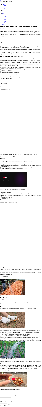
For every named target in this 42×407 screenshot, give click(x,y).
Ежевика (5, 19)
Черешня (5, 16)
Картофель (5, 21)
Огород (4, 28)
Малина (5, 18)
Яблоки (5, 14)
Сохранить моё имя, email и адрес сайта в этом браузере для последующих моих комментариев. (14, 401)
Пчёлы (3, 11)
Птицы (3, 6)
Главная (1, 28)
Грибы (3, 23)
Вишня (5, 15)
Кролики (5, 5)
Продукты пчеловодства (7, 12)
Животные (3, 4)
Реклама (3, 24)
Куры (4, 7)
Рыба (2, 10)
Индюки (5, 9)
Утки (4, 8)
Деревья (3, 13)
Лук (4, 22)
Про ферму (1, 0)
